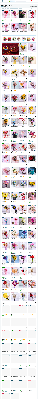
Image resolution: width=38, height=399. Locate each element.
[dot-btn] (8, 30)
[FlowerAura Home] (5, 1)
